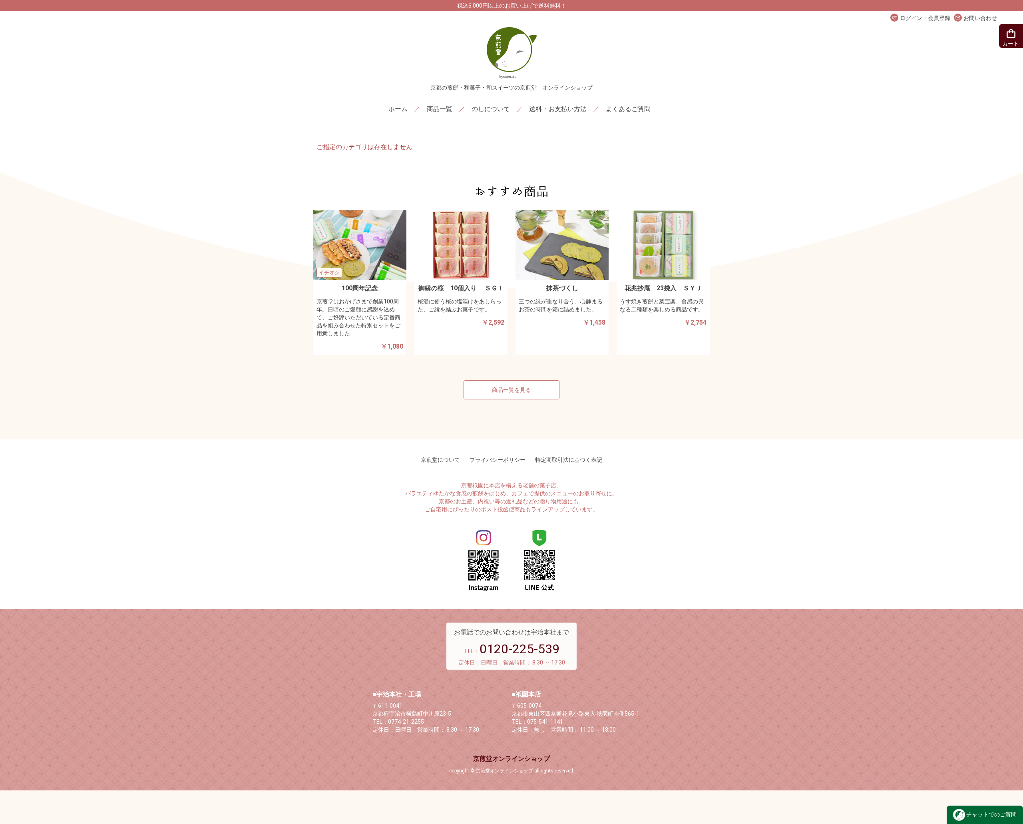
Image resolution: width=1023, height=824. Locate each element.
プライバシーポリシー (497, 460)
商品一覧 (439, 109)
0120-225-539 (519, 648)
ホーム (398, 109)
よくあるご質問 (628, 109)
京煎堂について (440, 460)
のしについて (491, 109)
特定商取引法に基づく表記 (568, 460)
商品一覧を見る (511, 390)
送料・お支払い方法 (558, 109)
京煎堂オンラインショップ (511, 758)
